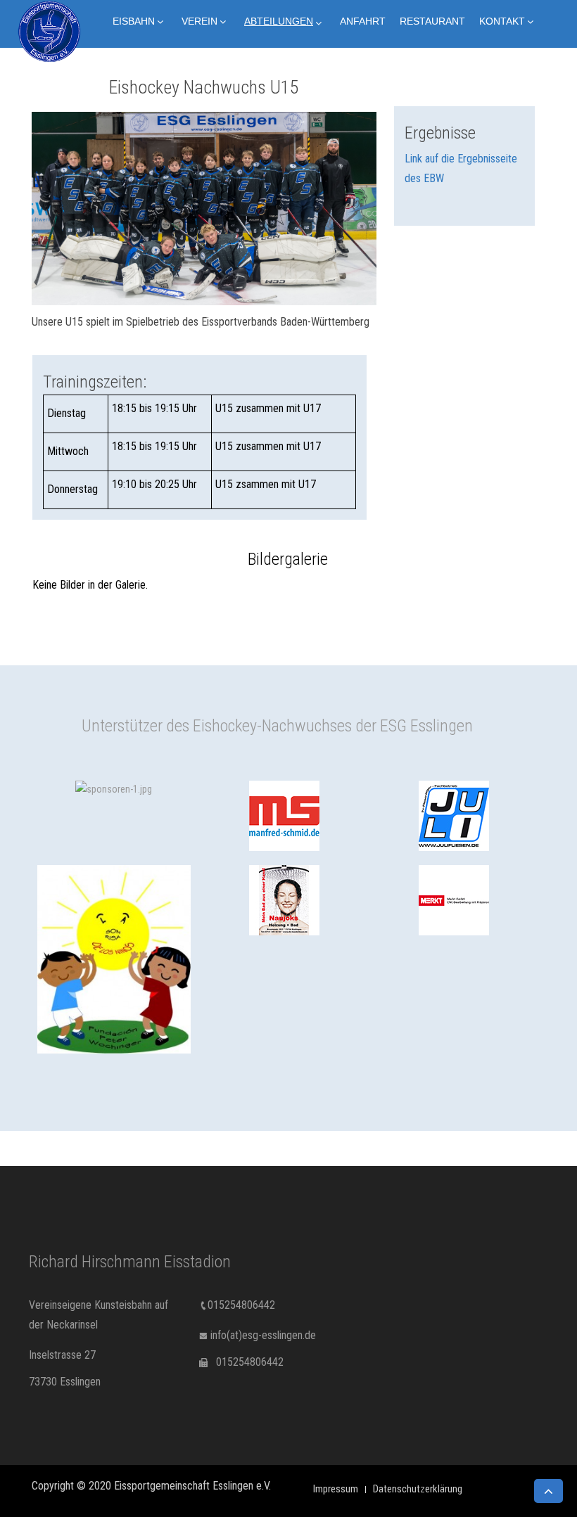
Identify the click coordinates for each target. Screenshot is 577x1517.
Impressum (335, 1489)
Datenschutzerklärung (417, 1489)
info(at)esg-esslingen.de (263, 1335)
